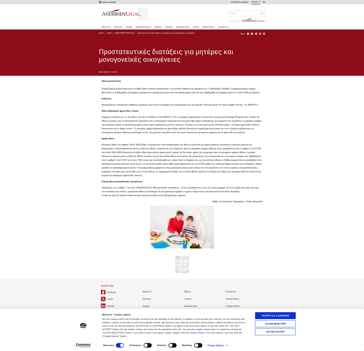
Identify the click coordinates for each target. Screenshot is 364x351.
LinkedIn (256, 34)
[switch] (148, 345)
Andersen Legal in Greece (144, 12)
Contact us (223, 27)
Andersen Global (108, 2)
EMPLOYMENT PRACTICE (125, 33)
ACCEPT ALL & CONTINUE (275, 315)
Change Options (216, 345)
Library (196, 27)
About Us (106, 27)
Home (101, 33)
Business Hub (182, 27)
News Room (208, 27)
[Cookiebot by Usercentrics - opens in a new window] (83, 345)
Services (118, 27)
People (129, 27)
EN (264, 2)
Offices (158, 27)
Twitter (252, 34)
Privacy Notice (232, 299)
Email (260, 34)
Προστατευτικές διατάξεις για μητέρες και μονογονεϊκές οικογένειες (166, 33)
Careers (169, 27)
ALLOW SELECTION (275, 324)
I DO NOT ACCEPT (275, 331)
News (109, 33)
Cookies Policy (197, 332)
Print (264, 34)
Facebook (248, 34)
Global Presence (143, 27)
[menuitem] (118, 27)
